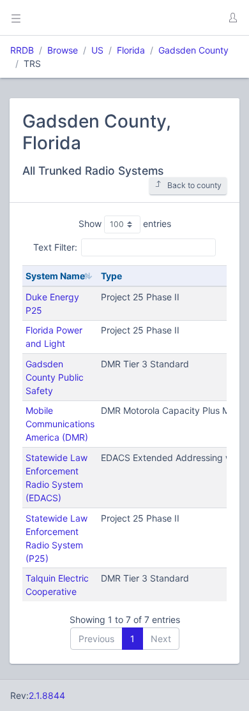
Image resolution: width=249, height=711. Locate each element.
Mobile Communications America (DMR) (60, 424)
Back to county (194, 185)
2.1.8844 (47, 695)
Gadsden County (193, 50)
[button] (232, 17)
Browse (62, 50)
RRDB (22, 50)
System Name (55, 275)
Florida (131, 50)
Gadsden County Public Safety (55, 377)
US (97, 50)
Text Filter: (55, 247)
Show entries (125, 223)
